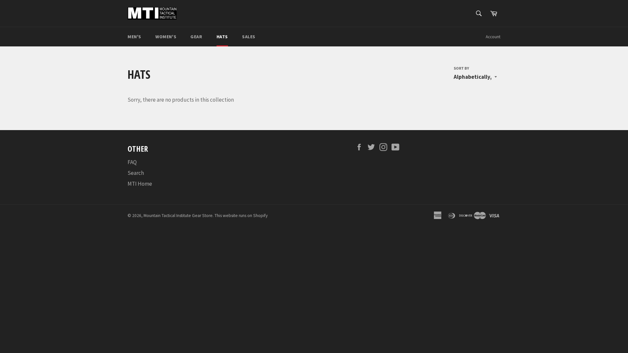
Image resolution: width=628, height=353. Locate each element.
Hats (222, 37)
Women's (165, 37)
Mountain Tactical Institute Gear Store (178, 215)
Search (136, 172)
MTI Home (140, 183)
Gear (196, 37)
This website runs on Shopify (241, 215)
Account (493, 37)
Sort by (461, 68)
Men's (134, 37)
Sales (248, 37)
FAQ (132, 162)
